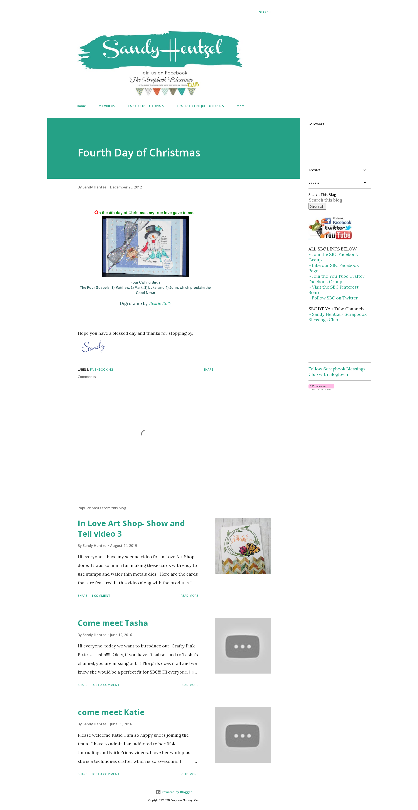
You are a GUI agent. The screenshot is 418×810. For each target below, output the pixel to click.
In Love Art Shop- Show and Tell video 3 (131, 528)
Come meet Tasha (113, 623)
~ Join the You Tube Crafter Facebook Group (336, 278)
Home (81, 106)
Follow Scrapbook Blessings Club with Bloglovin (337, 371)
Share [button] (208, 369)
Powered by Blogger (176, 792)
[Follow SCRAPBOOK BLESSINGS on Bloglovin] (321, 388)
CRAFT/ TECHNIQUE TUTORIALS (200, 106)
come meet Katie (111, 712)
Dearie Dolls (160, 303)
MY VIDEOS (107, 106)
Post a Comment (105, 685)
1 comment (100, 595)
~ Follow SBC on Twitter (333, 298)
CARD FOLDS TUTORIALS (146, 106)
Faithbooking (101, 369)
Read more (189, 595)
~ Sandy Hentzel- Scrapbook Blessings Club (337, 316)
